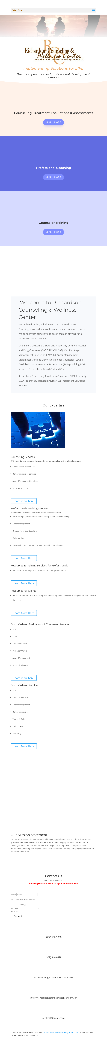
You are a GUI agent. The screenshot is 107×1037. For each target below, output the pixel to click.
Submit (18, 916)
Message (14, 908)
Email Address (17, 899)
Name (13, 894)
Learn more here (24, 501)
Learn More (53, 122)
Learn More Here (24, 558)
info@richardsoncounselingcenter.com (61, 1032)
